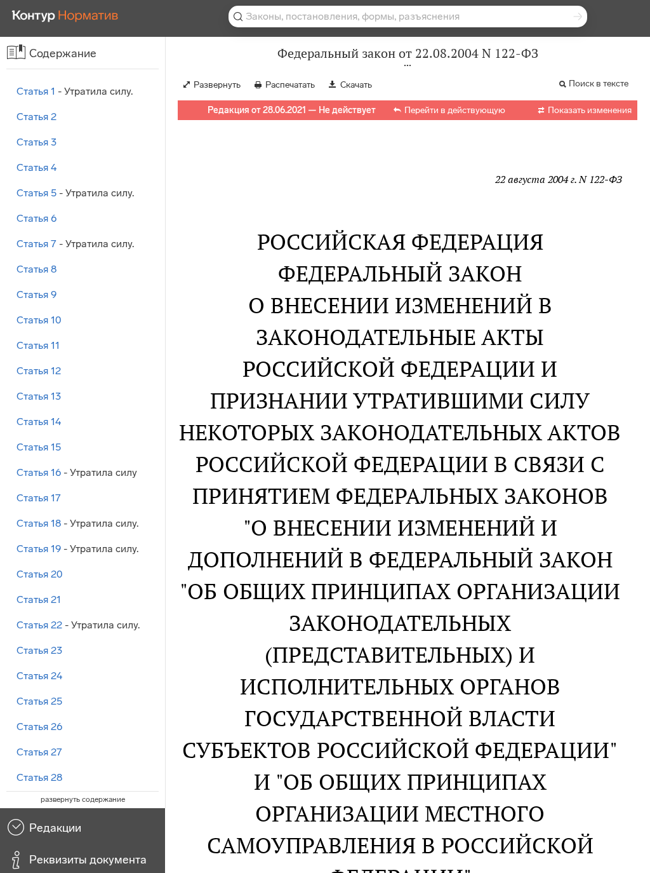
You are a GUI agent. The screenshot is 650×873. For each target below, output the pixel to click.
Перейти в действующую (454, 110)
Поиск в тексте (598, 83)
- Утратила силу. (75, 91)
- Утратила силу (77, 472)
